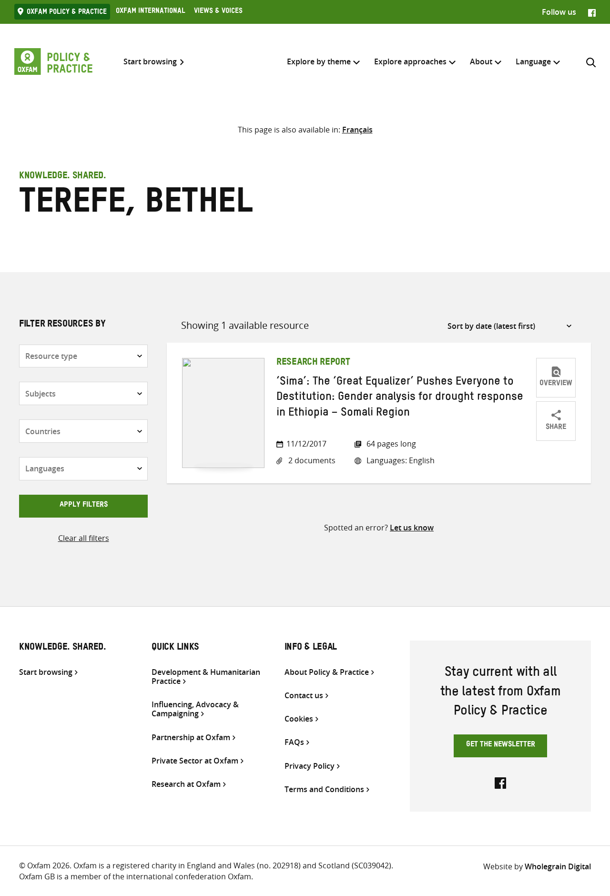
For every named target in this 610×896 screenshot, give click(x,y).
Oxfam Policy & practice (67, 13)
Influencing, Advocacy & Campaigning (195, 709)
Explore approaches (410, 61)
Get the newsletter (500, 745)
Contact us (304, 695)
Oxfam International (150, 12)
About (481, 61)
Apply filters (84, 506)
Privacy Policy (310, 766)
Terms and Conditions (324, 789)
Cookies (299, 718)
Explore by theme (319, 61)
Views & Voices (218, 12)
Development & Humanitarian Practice (206, 677)
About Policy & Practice (327, 672)
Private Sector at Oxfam (195, 760)
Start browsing (150, 61)
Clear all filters (83, 538)
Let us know (412, 527)
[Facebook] (592, 12)
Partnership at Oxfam (191, 737)
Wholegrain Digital (558, 866)
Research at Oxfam (186, 784)
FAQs (294, 742)
